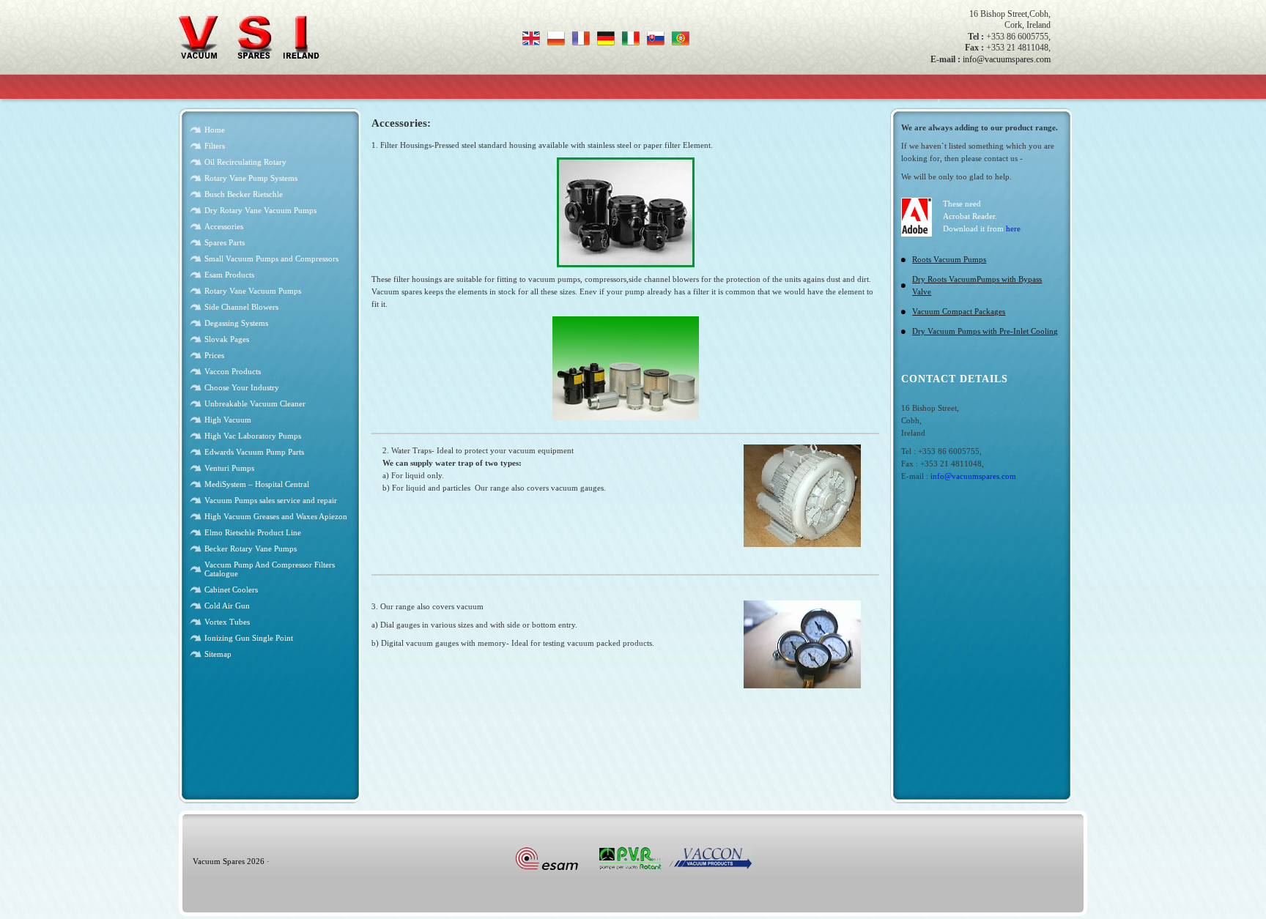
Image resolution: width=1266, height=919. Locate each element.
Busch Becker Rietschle (243, 194)
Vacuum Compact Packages (958, 311)
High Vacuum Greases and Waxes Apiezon (275, 516)
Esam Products (229, 274)
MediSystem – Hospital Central (256, 484)
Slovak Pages (226, 339)
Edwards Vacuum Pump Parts (254, 451)
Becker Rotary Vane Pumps (250, 548)
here (1013, 228)
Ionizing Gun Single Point (248, 637)
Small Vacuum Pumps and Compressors (271, 258)
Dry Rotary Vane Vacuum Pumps (260, 210)
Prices (214, 355)
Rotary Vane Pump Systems (250, 178)
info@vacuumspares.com (1007, 59)
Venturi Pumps (229, 468)
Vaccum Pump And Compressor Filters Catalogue (269, 569)
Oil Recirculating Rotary (245, 161)
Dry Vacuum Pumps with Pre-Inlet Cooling (985, 331)
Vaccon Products (232, 371)
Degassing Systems (236, 323)
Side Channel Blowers (241, 306)
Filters (214, 145)
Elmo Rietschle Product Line (252, 532)
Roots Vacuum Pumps (949, 259)
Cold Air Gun (227, 605)
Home (214, 129)
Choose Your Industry (241, 387)
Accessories (223, 226)
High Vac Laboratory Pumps (252, 435)
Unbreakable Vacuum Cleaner (255, 403)
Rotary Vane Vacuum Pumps (252, 290)
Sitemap (218, 654)
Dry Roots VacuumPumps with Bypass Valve (977, 285)
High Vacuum (227, 419)
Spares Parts (224, 242)
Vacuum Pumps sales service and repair (270, 500)
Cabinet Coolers (231, 589)
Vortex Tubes (227, 621)
